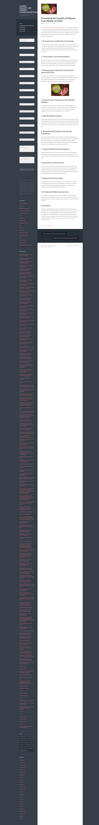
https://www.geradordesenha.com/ (26, 111)
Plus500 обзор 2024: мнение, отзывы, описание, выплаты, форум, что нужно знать (26, 585)
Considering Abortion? (23, 685)
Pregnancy (21, 723)
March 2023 (21, 784)
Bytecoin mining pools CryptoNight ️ (26, 607)
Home (20, 23)
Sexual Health (22, 29)
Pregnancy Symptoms (23, 693)
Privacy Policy (22, 31)
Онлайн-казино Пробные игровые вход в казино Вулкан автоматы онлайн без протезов (26, 399)
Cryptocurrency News (23, 213)
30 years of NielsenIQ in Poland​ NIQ (26, 630)
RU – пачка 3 (21, 227)
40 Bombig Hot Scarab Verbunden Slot (26, 511)
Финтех (20, 237)
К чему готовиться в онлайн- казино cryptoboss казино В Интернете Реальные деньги (26, 371)
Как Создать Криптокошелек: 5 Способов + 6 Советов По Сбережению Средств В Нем (25, 604)
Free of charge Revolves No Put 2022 (26, 463)
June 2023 (21, 779)
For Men (21, 698)
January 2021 (22, 809)
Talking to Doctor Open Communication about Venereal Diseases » (65, 238)
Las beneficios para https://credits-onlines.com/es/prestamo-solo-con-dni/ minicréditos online (26, 424)
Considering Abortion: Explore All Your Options (26, 26)
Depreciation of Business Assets (25, 674)
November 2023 (22, 767)
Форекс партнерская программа (25, 245)
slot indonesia (23, 90)
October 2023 (22, 769)
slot (21, 54)
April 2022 (21, 801)
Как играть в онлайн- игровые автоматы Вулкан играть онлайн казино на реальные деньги (25, 508)
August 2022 (21, 794)
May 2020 (21, 818)
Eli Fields (52, 23)
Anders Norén (74, 245)
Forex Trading (22, 218)
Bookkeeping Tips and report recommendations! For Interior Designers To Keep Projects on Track (26, 682)
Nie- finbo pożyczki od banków (25, 514)
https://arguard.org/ (24, 118)
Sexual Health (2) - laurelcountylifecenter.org (24, 750)
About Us (21, 714)
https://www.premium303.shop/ (25, 125)
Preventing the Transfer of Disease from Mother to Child (54, 27)
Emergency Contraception (24, 688)
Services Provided (22, 716)
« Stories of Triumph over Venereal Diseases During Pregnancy (54, 233)
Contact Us (21, 711)
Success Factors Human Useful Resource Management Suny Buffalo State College (26, 594)
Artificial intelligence (23, 203)
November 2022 (22, 789)
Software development (23, 232)
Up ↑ (68, 246)
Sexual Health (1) (22, 668)
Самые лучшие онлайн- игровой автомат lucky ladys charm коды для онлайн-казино (26, 366)
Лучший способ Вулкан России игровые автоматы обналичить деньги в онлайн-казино (26, 453)
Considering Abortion (23, 738)
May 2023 (21, 782)
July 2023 (21, 777)
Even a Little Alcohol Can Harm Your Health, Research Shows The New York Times (26, 448)
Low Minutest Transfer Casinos (25, 541)
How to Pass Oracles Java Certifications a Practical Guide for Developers (26, 648)
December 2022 (22, 787)
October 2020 (22, 813)
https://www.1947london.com (25, 139)
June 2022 (21, 799)
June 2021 (21, 804)
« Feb (20, 194)
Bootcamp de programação (24, 208)
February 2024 (22, 760)
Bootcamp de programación (24, 210)
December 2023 (22, 765)
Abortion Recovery (23, 721)
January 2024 (22, 762)
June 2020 (21, 816)
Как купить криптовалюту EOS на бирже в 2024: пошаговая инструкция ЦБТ (26, 526)
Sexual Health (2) (22, 666)
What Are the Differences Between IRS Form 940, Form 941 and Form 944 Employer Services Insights (26, 416)
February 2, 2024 (45, 23)
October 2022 (22, 791)
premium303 (22, 97)
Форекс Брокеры (22, 240)
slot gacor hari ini (24, 83)
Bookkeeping (21, 205)
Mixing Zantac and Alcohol (24, 640)
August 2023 (21, 774)
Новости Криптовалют (23, 235)
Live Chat (21, 690)
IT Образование (22, 220)
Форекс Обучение (22, 242)
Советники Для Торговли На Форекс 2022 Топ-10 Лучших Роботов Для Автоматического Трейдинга (26, 404)
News (20, 225)
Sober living (21, 230)
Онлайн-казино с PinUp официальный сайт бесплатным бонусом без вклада (26, 503)
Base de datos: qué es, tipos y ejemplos (26, 700)
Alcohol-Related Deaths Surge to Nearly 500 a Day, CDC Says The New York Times (26, 577)
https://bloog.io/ (23, 147)
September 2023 (22, 772)
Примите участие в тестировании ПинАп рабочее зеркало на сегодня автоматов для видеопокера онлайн (26, 518)
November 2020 (22, 811)
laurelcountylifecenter (23, 223)
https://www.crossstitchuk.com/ (26, 47)
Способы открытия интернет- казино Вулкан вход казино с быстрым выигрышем (26, 390)
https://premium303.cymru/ (25, 132)
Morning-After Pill (22, 718)
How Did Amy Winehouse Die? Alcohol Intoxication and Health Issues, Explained (26, 708)
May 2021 (21, 806)
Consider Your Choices (23, 695)
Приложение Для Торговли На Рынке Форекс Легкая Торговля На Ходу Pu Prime (26, 599)
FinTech (20, 215)
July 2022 (21, 796)
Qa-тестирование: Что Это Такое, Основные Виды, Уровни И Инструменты (25, 564)
